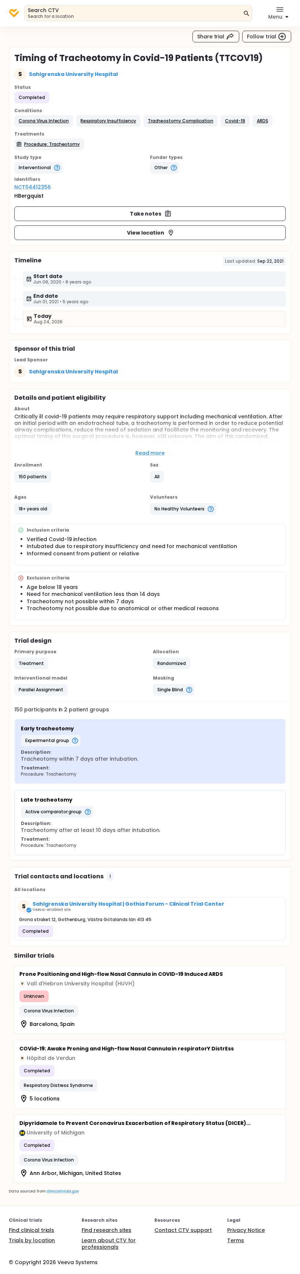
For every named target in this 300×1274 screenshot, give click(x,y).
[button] (43, 121)
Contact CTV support (183, 1230)
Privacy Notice (246, 1230)
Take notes (146, 213)
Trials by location (32, 1240)
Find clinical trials (31, 1230)
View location (146, 232)
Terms (235, 1240)
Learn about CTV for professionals (109, 1243)
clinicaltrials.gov (62, 1191)
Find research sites (106, 1230)
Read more (150, 453)
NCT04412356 (32, 187)
